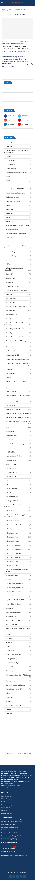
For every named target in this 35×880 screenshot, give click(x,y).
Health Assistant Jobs (18, 298)
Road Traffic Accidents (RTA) (18, 600)
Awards (18, 181)
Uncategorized (18, 659)
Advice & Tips (18, 156)
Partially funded (18, 464)
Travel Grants (18, 650)
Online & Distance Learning (18, 444)
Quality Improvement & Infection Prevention (17, 570)
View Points (18, 697)
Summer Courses (18, 624)
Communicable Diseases (18, 201)
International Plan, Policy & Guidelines (18, 363)
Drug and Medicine (18, 229)
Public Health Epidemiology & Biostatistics (17, 516)
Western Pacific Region (18, 705)
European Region (18, 252)
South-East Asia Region (18, 612)
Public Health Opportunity (18, 549)
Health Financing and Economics (18, 306)
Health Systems (18, 333)
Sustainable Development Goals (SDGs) (18, 628)
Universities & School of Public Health (18, 675)
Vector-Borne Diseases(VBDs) (18, 689)
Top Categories (6, 817)
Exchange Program (18, 256)
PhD (18, 480)
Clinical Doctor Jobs (18, 197)
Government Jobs (6, 813)
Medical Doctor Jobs (7, 799)
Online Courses (18, 448)
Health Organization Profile (18, 329)
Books (18, 185)
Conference (18, 209)
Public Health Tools (18, 561)
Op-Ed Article (18, 452)
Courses (18, 217)
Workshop (18, 709)
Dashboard (18, 221)
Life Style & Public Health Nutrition (18, 381)
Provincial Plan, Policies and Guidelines (17, 506)
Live (18, 387)
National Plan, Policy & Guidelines (18, 413)
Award (18, 177)
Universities (18, 671)
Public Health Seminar (18, 557)
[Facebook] (10, 876)
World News (18, 713)
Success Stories (18, 616)
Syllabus (18, 634)
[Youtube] (21, 876)
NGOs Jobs (4, 810)
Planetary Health (18, 488)
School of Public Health (18, 604)
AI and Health (18, 164)
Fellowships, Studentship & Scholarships (17, 269)
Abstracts (18, 142)
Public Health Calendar (8, 824)
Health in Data (18, 310)
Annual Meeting (18, 168)
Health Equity (18, 302)
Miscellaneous (18, 405)
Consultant (18, 213)
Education (18, 238)
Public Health (18, 511)
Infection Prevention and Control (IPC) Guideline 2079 (15, 47)
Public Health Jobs (18, 533)
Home (3, 9)
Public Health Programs (18, 553)
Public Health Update (10, 51)
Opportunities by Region (18, 456)
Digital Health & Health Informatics (18, 225)
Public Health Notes (18, 541)
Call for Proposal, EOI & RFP (18, 189)
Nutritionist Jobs (18, 436)
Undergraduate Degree (18, 663)
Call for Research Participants (18, 193)
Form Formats (18, 278)
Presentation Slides (18, 497)
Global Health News (18, 286)
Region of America (18, 575)
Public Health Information (18, 525)
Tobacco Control (18, 642)
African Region (18, 160)
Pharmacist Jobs (18, 476)
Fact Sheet (18, 260)
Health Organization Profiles (9, 833)
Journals (18, 377)
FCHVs (18, 264)
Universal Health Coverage (18, 667)
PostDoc (18, 493)
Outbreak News (18, 460)
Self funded (18, 608)
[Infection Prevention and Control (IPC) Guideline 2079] (17, 28)
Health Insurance (18, 315)
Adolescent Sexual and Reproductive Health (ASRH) (17, 151)
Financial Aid (18, 274)
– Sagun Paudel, (6, 788)
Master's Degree (18, 391)
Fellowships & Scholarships (9, 827)
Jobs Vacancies (18, 373)
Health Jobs (18, 319)
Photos (18, 484)
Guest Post (18, 294)
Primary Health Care (18, 501)
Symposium (18, 638)
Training (18, 646)
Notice (18, 427)
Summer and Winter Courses (18, 620)
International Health (18, 355)
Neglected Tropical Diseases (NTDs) (18, 417)
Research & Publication (18, 592)
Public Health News (18, 537)
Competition (18, 205)
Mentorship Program (18, 401)
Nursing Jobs (18, 431)
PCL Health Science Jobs (18, 468)
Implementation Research (18, 351)
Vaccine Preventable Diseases (18, 685)
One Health (18, 440)
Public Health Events (18, 521)
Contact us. (25, 872)
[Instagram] (17, 876)
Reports (18, 579)
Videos (18, 693)
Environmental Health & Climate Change (17, 247)
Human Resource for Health (18, 337)
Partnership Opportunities (9, 851)
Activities (18, 146)
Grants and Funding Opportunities (18, 290)
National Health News (18, 409)
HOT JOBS (4, 792)
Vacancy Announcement (18, 681)
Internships (18, 369)
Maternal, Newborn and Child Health (18, 395)
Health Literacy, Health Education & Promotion (17, 324)
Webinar (18, 701)
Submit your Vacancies (8, 848)
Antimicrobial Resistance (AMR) (18, 173)
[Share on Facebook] (11, 70)
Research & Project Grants (18, 583)
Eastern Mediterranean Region (18, 234)
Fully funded (18, 282)
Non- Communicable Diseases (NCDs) (18, 422)
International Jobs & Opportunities (18, 359)
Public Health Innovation (18, 529)
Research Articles (18, 596)
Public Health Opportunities (18, 545)
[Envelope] (24, 876)
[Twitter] (14, 876)
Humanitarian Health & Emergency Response (17, 342)
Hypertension (18, 347)
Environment (18, 242)
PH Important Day (18, 472)
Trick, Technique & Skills (18, 654)
